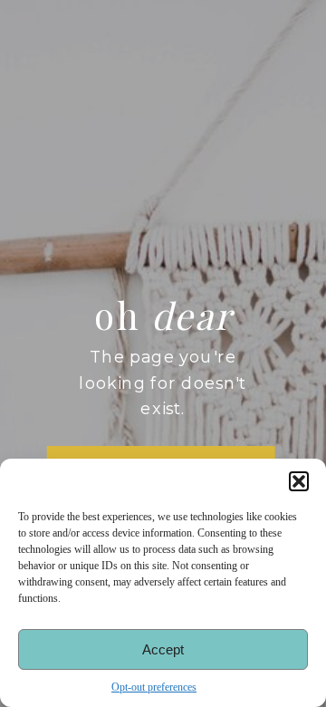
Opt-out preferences (154, 687)
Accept (163, 649)
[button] (299, 481)
